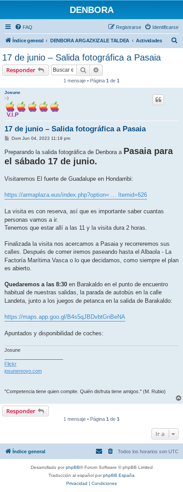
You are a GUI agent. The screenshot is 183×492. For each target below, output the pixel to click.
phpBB (73, 467)
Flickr (10, 363)
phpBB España (119, 475)
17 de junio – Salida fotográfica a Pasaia (81, 57)
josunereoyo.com (23, 371)
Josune (12, 92)
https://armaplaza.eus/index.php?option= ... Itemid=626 (75, 194)
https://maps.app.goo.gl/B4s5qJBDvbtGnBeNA (64, 316)
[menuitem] (23, 27)
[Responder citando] (158, 99)
